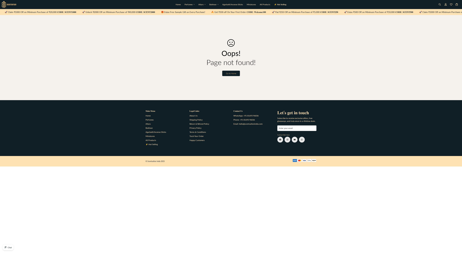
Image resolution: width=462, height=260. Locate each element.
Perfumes (189, 4)
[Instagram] (287, 140)
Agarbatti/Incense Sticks (232, 4)
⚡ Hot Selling (280, 4)
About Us (193, 115)
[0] (456, 4)
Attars (201, 4)
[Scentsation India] (9, 4)
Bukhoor (213, 4)
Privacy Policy (195, 128)
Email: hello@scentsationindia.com (248, 124)
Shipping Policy (195, 120)
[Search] (440, 4)
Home (178, 4)
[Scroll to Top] (457, 247)
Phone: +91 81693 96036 (244, 120)
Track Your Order (196, 136)
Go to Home (231, 73)
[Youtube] (295, 140)
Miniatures (251, 4)
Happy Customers (197, 140)
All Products (265, 4)
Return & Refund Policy (199, 124)
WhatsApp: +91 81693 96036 (246, 115)
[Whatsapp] (302, 140)
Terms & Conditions (197, 132)
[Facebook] (280, 140)
